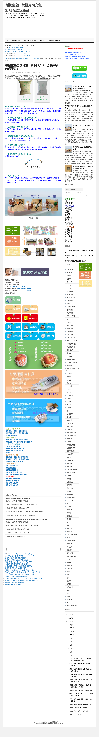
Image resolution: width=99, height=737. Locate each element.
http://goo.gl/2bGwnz (23, 54)
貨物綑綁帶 (70, 417)
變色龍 (69, 584)
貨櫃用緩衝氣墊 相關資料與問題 (14, 582)
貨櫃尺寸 (69, 420)
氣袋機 (15, 431)
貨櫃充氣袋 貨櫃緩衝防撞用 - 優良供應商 (18, 532)
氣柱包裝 (18, 446)
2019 (69, 614)
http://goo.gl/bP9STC (23, 56)
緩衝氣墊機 (8, 431)
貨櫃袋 (69, 457)
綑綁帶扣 (69, 525)
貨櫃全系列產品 (16, 40)
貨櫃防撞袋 (24, 457)
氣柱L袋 (69, 383)
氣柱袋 (69, 377)
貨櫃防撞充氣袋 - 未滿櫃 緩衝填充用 (17, 536)
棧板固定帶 (70, 494)
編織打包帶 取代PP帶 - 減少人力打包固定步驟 (18, 562)
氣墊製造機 (14, 435)
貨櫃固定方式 (71, 445)
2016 (69, 618)
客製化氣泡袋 (69, 224)
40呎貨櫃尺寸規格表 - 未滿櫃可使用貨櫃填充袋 (20, 515)
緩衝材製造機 (23, 431)
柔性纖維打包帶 (10, 461)
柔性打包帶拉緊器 (72, 341)
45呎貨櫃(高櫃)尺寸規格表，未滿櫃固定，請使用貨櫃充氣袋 (24, 511)
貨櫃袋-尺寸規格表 (75, 714)
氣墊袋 (69, 392)
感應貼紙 (69, 516)
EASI (68, 590)
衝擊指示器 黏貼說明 (11, 483)
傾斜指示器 (16, 478)
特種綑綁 (69, 401)
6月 (71, 645)
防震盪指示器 (71, 316)
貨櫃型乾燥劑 (71, 451)
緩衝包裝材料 (69, 203)
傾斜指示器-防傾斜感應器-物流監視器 (16, 564)
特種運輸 (69, 404)
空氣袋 (7, 448)
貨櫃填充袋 (21, 58)
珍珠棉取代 (70, 350)
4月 (71, 652)
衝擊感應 (69, 565)
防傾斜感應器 (71, 307)
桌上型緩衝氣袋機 (10, 433)
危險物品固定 (71, 291)
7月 (71, 641)
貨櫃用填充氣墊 (71, 432)
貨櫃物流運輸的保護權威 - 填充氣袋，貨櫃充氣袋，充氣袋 (22, 572)
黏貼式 (69, 575)
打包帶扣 (69, 282)
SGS (68, 602)
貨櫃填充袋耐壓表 (72, 469)
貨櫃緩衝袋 (28, 58)
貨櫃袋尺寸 (70, 460)
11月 (71, 631)
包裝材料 (67, 201)
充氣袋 (10, 58)
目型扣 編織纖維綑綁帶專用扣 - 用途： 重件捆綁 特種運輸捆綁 (23, 578)
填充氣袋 (69, 510)
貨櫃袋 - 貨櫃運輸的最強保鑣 (78, 708)
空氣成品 (13, 448)
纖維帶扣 (69, 581)
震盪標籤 (69, 568)
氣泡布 (7, 446)
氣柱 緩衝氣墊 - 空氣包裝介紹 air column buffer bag (20, 556)
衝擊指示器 (8, 478)
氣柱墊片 (69, 380)
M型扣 (68, 596)
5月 (71, 648)
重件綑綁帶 (8, 459)
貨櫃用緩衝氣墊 (71, 435)
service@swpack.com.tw (16, 47)
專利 (68, 411)
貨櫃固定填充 (71, 448)
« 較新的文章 (6, 549)
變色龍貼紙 (70, 587)
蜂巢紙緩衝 (68, 210)
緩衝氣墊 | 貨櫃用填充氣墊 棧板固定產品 (48, 722)
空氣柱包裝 (70, 331)
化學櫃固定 (70, 269)
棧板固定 (69, 491)
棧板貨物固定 (25, 459)
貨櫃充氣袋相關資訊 (29, 40)
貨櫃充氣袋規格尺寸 (11, 465)
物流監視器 (70, 325)
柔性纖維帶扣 (71, 347)
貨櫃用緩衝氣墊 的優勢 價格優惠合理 (76, 261)
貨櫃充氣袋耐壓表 (10, 468)
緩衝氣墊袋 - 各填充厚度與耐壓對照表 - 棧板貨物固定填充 (22, 580)
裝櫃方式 (69, 528)
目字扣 (69, 285)
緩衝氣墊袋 (70, 553)
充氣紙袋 (69, 272)
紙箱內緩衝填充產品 (11, 51)
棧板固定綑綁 (71, 497)
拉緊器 (69, 322)
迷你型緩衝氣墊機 (22, 433)
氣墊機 (8, 435)
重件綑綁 (69, 353)
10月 (71, 634)
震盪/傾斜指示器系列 (53, 40)
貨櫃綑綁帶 (70, 479)
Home (8, 40)
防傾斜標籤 (15, 481)
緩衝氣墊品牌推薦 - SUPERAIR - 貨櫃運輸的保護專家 (31, 67)
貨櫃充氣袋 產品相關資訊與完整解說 (17, 474)
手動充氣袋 (68, 208)
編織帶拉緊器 (71, 540)
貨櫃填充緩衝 (71, 472)
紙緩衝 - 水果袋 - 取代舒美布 (14, 450)
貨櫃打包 (69, 429)
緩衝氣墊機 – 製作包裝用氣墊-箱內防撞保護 (18, 442)
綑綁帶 (69, 522)
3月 (71, 655)
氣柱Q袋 (69, 386)
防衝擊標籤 (70, 313)
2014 (69, 625)
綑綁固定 (69, 519)
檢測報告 (69, 571)
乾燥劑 (69, 408)
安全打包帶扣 (71, 297)
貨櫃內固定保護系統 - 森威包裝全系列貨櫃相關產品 (21, 504)
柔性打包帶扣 (71, 337)
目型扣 (69, 288)
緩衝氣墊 (69, 550)
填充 (68, 503)
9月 (71, 638)
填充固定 (69, 506)
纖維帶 (69, 578)
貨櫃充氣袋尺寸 (71, 426)
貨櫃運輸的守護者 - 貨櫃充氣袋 (78, 711)
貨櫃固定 (69, 442)
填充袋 (33, 58)
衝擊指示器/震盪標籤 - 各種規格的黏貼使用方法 (19, 570)
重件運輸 (69, 365)
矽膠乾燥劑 (70, 328)
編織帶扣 (69, 537)
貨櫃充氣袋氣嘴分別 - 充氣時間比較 (15, 558)
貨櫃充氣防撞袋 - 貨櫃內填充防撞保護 (17, 529)
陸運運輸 (69, 485)
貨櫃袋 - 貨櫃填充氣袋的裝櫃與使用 (17, 501)
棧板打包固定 (71, 488)
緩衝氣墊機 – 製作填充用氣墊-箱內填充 (17, 439)
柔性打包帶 (19, 461)
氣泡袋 (13, 446)
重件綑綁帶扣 (71, 359)
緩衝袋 (37, 58)
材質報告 (69, 303)
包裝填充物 (20, 448)
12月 (71, 628)
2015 (69, 621)
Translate (79, 192)
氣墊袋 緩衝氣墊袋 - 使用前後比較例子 (17, 508)
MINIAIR (69, 599)
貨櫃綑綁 (69, 476)
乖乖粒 (8, 452)
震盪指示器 (68, 237)
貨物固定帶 (16, 459)
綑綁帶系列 (41, 40)
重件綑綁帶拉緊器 (72, 362)
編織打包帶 (70, 531)
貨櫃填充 (69, 463)
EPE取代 (69, 593)
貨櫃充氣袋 (15, 58)
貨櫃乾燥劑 (70, 454)
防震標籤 (8, 481)
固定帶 (69, 319)
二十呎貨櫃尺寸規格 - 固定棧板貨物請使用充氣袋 (20, 574)
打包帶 (69, 279)
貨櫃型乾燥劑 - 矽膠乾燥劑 (13, 584)
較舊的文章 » (60, 549)
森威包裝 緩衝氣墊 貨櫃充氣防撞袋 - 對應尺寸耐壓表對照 (23, 525)
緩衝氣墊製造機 (71, 556)
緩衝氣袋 (69, 547)
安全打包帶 (70, 294)
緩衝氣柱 (69, 544)
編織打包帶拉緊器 (72, 534)
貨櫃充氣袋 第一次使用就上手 (14, 472)
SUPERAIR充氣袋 (72, 605)
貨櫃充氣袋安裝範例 (11, 470)
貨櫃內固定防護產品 (24, 51)
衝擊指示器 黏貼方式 (12, 485)
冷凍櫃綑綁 (70, 300)
